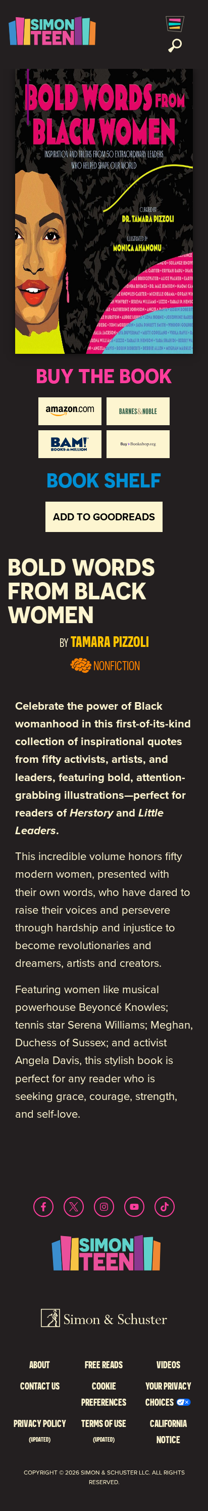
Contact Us (40, 1386)
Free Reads (104, 1364)
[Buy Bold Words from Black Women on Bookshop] (138, 444)
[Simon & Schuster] (104, 1319)
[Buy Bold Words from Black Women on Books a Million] (69, 444)
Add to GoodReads (104, 516)
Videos (168, 1364)
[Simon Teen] (50, 34)
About (39, 1364)
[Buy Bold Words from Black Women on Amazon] (69, 411)
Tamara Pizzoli (110, 641)
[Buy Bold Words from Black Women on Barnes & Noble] (138, 411)
